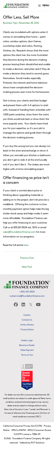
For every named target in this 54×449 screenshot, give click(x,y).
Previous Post (27, 258)
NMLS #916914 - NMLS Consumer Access (31, 430)
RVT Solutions (37, 443)
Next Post (27, 267)
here (26, 245)
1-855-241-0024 (27, 292)
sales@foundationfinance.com (19, 232)
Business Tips (10, 23)
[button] (16, 304)
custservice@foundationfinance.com (27, 296)
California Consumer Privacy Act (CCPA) (22, 426)
